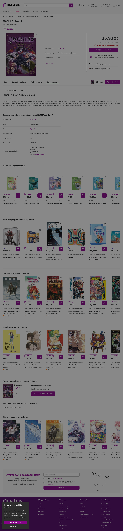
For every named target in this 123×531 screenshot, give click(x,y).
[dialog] (15, 515)
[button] (15, 526)
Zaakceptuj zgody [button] (15, 522)
